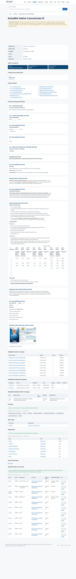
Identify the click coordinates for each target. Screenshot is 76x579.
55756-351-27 (11, 387)
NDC (25, 2)
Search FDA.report (12, 6)
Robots (65, 545)
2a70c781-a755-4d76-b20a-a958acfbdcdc (17, 360)
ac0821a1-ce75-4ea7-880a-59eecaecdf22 (17, 365)
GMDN (51, 2)
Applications (40, 2)
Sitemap (62, 545)
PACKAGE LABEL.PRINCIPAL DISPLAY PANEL (49, 95)
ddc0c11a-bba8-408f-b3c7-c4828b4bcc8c (17, 375)
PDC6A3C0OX (43, 443)
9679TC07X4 (42, 441)
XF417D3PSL (42, 448)
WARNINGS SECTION (14, 95)
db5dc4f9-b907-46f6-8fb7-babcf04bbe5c (17, 367)
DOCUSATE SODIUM (13, 454)
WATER (10, 456)
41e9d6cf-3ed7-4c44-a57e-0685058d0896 (17, 370)
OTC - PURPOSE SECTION (15, 86)
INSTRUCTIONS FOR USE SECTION (47, 90)
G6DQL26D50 (43, 451)
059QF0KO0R (43, 456)
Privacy (58, 545)
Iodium (10, 502)
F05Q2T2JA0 (42, 454)
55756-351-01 (11, 385)
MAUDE (63, 2)
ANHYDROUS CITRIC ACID (14, 448)
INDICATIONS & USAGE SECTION (46, 86)
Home (10, 13)
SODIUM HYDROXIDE (13, 446)
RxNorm (29, 2)
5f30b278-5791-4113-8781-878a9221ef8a (17, 357)
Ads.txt (69, 545)
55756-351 (11, 425)
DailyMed (35, 2)
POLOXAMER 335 (12, 451)
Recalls (67, 2)
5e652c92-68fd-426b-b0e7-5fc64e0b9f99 (17, 372)
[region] (38, 261)
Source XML (10, 463)
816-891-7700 (11, 78)
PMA (55, 2)
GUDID (46, 2)
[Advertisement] (38, 36)
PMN (59, 2)
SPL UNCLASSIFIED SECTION (16, 90)
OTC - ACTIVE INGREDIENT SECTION (17, 88)
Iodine (10, 481)
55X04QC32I (42, 446)
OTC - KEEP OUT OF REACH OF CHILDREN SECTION (20, 93)
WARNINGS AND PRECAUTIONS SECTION (48, 92)
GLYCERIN (11, 443)
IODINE (10, 441)
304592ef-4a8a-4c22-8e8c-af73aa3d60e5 (17, 362)
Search (64, 9)
